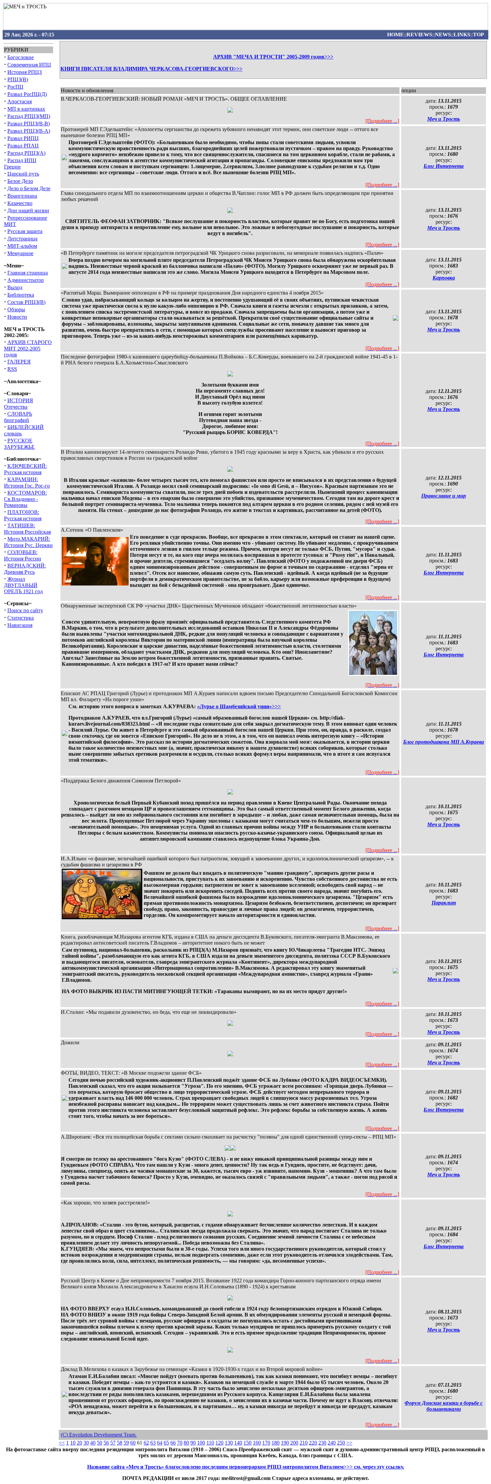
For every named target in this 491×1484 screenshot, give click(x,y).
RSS (12, 369)
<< (62, 1443)
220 (313, 1443)
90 (193, 1443)
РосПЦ (15, 87)
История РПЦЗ (24, 72)
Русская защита (24, 231)
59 (126, 1443)
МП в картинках (26, 109)
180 (276, 1443)
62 (146, 1443)
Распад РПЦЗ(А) (26, 153)
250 (341, 1443)
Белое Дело (20, 181)
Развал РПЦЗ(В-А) (28, 131)
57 (113, 1443)
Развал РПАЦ (23, 145)
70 (179, 1443)
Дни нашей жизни (28, 210)
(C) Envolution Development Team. (99, 1435)
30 (86, 1443)
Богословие (20, 57)
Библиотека (20, 295)
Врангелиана (22, 196)
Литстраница (22, 238)
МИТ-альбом (22, 246)
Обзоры (16, 309)
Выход (14, 287)
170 (266, 1443)
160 (257, 1443)
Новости (17, 317)
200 (294, 1443)
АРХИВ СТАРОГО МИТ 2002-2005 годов (28, 348)
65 (166, 1443)
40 (93, 1443)
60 (133, 1443)
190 (285, 1443)
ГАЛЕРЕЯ (19, 361)
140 (238, 1443)
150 (247, 1443)
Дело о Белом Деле (28, 188)
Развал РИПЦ (23, 138)
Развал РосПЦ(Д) (27, 94)
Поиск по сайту (25, 610)
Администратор (25, 280)
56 (106, 1443)
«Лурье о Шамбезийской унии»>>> (239, 706)
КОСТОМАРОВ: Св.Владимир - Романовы (25, 499)
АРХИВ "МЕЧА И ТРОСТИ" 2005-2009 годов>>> (273, 57)
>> (349, 1443)
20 (79, 1443)
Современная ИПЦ (29, 65)
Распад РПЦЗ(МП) (28, 116)
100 (201, 1443)
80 (186, 1443)
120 (219, 1443)
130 (229, 1443)
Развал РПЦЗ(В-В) (28, 123)
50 (99, 1443)
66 (173, 1443)
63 (153, 1443)
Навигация (19, 625)
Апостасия (19, 101)
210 (304, 1443)
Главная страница (27, 273)
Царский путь (23, 174)
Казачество (19, 203)
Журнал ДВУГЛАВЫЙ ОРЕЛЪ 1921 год (23, 585)
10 (72, 1443)
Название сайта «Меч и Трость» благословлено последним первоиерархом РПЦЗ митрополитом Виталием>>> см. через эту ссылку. (245, 1467)
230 (322, 1443)
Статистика (20, 618)
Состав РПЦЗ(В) (26, 302)
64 (159, 1443)
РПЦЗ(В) (17, 79)
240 (332, 1443)
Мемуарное (20, 253)
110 (210, 1443)
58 (119, 1443)
